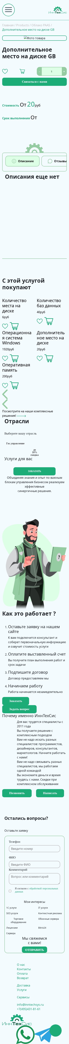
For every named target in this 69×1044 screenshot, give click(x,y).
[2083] (14, 385)
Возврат (23, 978)
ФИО (12, 857)
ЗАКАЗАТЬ (34, 471)
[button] (5, 71)
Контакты (24, 969)
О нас (21, 965)
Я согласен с (36, 890)
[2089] (48, 358)
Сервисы (23, 997)
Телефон (14, 841)
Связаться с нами (34, 81)
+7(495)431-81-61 (28, 1009)
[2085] (14, 358)
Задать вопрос (19, 709)
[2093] (14, 326)
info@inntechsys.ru (30, 1005)
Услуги (21, 990)
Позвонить (17, 793)
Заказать (15, 701)
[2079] (48, 321)
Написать (50, 793)
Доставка (23, 985)
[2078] (22, 71)
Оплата (22, 973)
